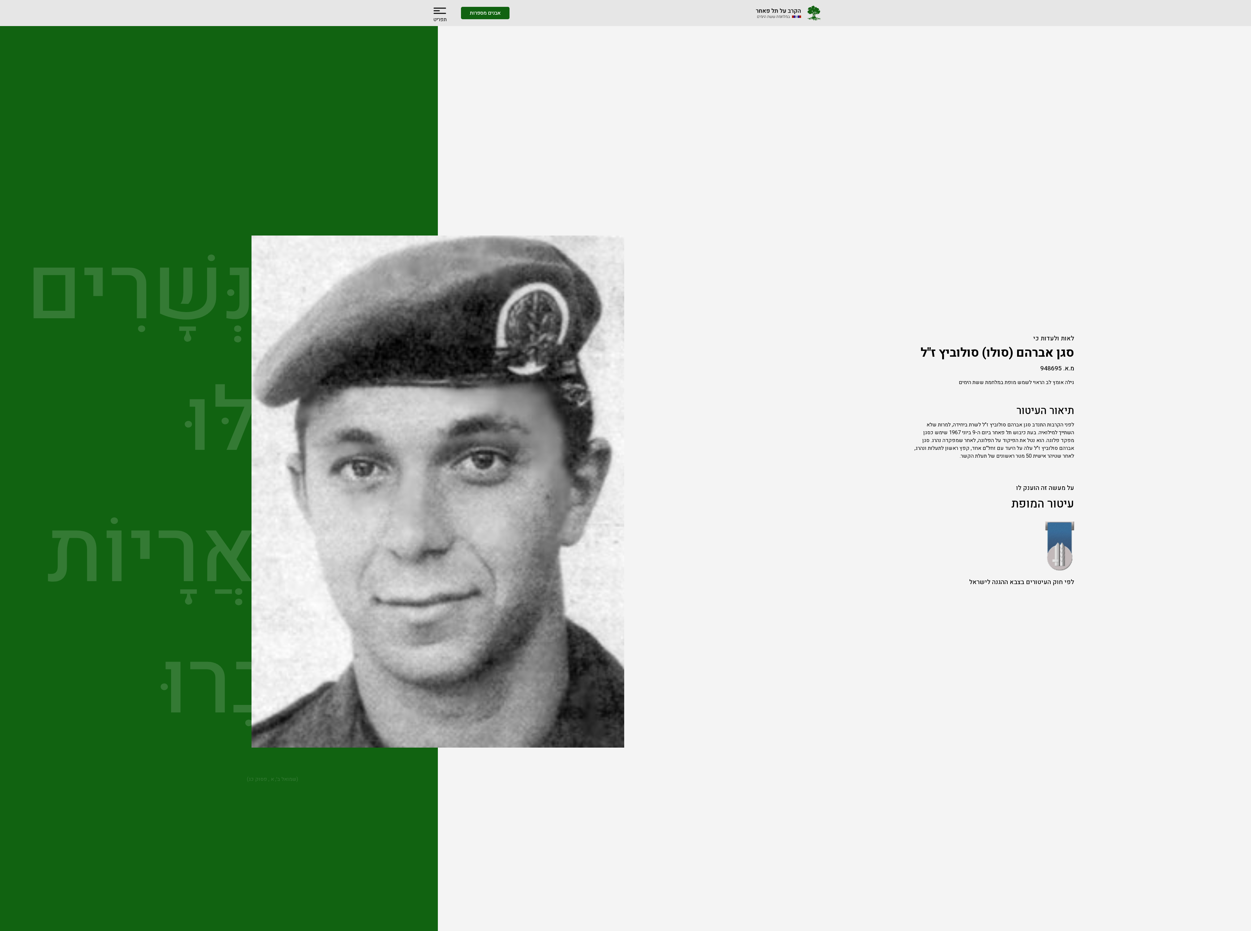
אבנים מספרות (485, 13)
